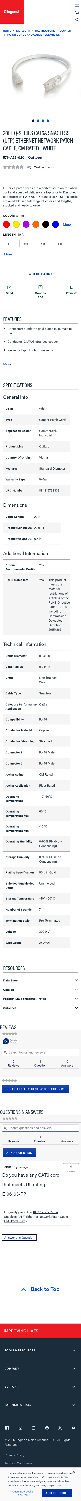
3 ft (43, 244)
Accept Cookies (57, 1493)
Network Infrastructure (35, 31)
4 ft (60, 244)
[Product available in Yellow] (16, 224)
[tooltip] (11, 1041)
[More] (67, 224)
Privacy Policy (14, 1455)
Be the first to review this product (37, 1090)
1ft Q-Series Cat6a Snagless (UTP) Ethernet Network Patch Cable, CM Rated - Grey (36, 1216)
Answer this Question (19, 1237)
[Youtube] (73, 1428)
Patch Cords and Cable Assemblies (33, 35)
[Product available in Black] (45, 224)
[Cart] (77, 13)
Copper (65, 31)
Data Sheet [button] (10, 980)
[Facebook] (7, 1428)
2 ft (26, 244)
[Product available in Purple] (26, 224)
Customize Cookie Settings (22, 1493)
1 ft (9, 244)
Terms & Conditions (18, 1463)
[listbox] (40, 81)
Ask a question (19, 1152)
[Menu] (77, 5)
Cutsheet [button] (9, 1008)
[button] (77, 43)
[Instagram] (20, 1428)
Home (7, 31)
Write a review (44, 167)
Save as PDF (40, 295)
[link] (9, 1034)
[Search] (77, 20)
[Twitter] (60, 1428)
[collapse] (73, 1350)
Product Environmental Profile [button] (24, 998)
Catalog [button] (8, 989)
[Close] (74, 1472)
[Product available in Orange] (35, 224)
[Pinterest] (47, 1428)
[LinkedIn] (33, 1428)
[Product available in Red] (6, 224)
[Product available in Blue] (55, 224)
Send (9, 293)
